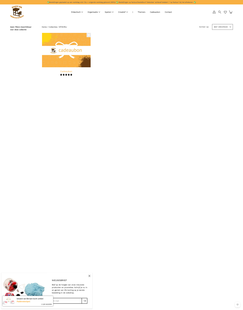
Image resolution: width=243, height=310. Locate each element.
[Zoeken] (220, 12)
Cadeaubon (155, 12)
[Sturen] (84, 301)
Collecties (53, 27)
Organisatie (93, 12)
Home (44, 27)
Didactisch (76, 12)
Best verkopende (221, 27)
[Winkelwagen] (231, 12)
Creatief (122, 12)
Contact (168, 12)
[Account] (214, 12)
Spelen (108, 12)
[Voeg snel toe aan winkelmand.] (89, 35)
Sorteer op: (204, 27)
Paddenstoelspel (23, 301)
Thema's (141, 12)
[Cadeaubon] (66, 50)
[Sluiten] (89, 276)
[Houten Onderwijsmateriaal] (17, 12)
